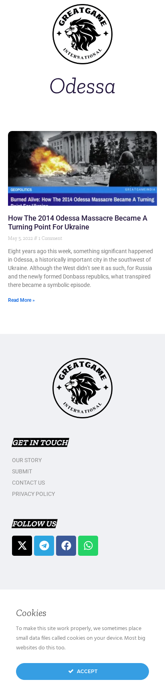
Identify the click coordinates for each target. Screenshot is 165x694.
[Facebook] (66, 546)
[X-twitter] (22, 546)
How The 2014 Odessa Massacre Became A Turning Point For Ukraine (77, 222)
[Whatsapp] (88, 546)
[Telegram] (44, 546)
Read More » (21, 300)
